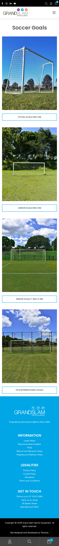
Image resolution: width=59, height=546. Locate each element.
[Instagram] (6, 3)
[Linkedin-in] (11, 3)
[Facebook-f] (2, 3)
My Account (10, 541)
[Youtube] (15, 3)
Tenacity (44, 532)
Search (29, 541)
